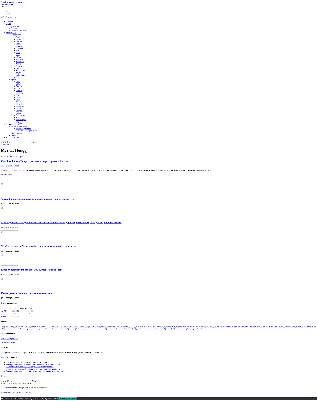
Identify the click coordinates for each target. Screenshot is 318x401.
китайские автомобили (59, 329)
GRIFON (5, 316)
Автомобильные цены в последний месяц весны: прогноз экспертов (37, 199)
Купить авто (11, 33)
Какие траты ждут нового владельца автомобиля (28, 293)
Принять (63, 399)
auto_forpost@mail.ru (9, 338)
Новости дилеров (23, 129)
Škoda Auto (20, 70)
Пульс (8, 24)
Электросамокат (233, 327)
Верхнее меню (7, 4)
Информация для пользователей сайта (17, 392)
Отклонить (72, 399)
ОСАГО (152, 327)
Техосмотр (204, 327)
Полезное (15, 26)
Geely (12, 327)
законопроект (28, 329)
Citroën (19, 41)
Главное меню (7, 144)
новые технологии (99, 329)
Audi (18, 37)
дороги (9, 329)
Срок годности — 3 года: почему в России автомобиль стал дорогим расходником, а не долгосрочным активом (61, 222)
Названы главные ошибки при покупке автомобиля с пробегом (33, 369)
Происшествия (171, 327)
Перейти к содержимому (11, 2)
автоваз (245, 327)
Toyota (18, 73)
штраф (170, 329)
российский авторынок (146, 329)
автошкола (280, 327)
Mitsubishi (20, 62)
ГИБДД (134, 327)
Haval (19, 327)
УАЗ (213, 327)
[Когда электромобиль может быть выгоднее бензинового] (9, 265)
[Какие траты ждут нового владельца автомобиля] (9, 289)
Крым (13, 79)
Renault (19, 68)
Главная (9, 21)
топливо (161, 329)
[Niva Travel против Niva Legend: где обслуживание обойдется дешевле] (9, 241)
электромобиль (197, 329)
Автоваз (111, 327)
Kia (17, 50)
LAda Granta (52, 327)
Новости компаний (19, 30)
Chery (4, 327)
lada (43, 327)
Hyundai (19, 48)
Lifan (18, 55)
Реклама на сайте (8, 343)
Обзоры (14, 28)
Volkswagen (21, 75)
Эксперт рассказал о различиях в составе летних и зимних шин (33, 364)
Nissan (18, 64)
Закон (143, 327)
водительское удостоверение (297, 327)
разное (131, 329)
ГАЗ (17, 77)
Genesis (19, 46)
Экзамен (220, 327)
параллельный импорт (117, 329)
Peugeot (19, 66)
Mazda (18, 57)
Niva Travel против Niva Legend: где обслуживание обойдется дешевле (38, 246)
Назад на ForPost (13, 137)
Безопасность (123, 327)
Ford (18, 44)
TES (3, 314)
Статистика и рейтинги (188, 327)
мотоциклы (84, 329)
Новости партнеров (19, 126)
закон (18, 329)
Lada (18, 53)
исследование (41, 329)
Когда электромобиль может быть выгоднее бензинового (31, 269)
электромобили (182, 329)
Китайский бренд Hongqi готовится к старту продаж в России (34, 161)
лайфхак (74, 329)
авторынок (268, 327)
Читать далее (6, 174)
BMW (18, 39)
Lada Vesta (64, 327)
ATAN (4, 311)
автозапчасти (256, 327)
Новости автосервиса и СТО (28, 131)
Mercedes (19, 59)
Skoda (82, 327)
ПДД (160, 327)
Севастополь (16, 35)
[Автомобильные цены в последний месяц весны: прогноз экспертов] (9, 194)
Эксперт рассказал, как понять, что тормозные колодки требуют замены (36, 371)
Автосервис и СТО (14, 124)
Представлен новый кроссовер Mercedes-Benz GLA (28, 362)
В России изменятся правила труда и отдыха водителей (29, 367)
